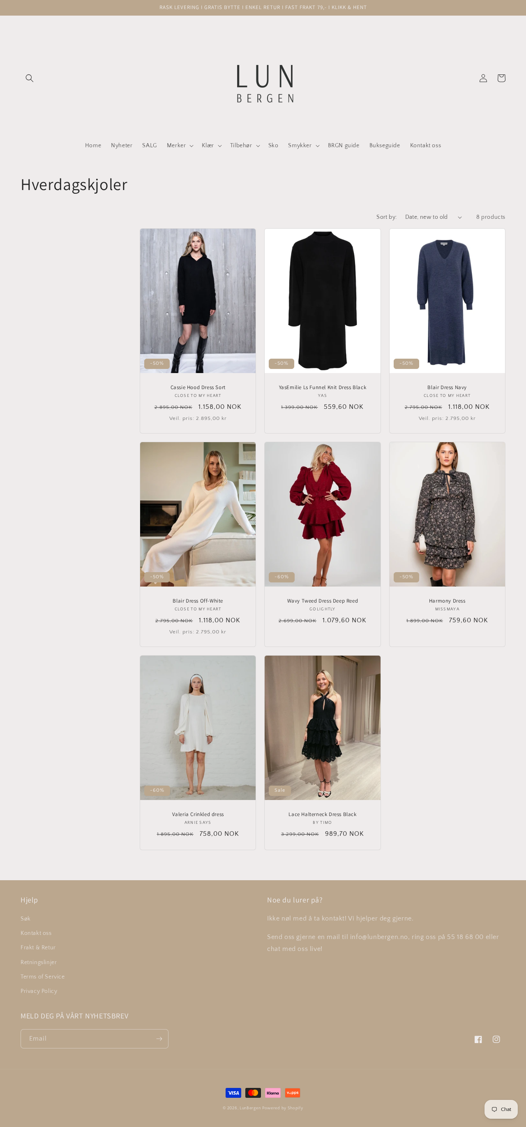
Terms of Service (43, 977)
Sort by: (386, 217)
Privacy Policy (39, 991)
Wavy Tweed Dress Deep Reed (322, 601)
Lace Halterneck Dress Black (322, 814)
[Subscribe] (159, 1038)
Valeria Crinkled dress (198, 814)
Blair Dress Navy (447, 387)
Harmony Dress (447, 601)
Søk (26, 919)
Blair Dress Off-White (198, 601)
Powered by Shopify (282, 1108)
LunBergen (250, 1108)
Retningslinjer (39, 962)
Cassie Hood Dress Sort (198, 387)
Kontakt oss (36, 933)
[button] (30, 78)
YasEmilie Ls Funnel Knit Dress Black (323, 387)
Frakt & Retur (38, 947)
